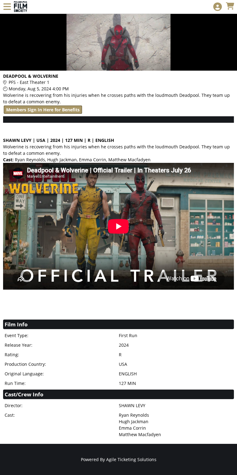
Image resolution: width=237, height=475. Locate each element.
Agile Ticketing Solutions (131, 459)
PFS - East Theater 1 (29, 82)
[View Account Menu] (217, 7)
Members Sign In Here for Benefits (43, 110)
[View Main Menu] (7, 7)
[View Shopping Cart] (230, 6)
